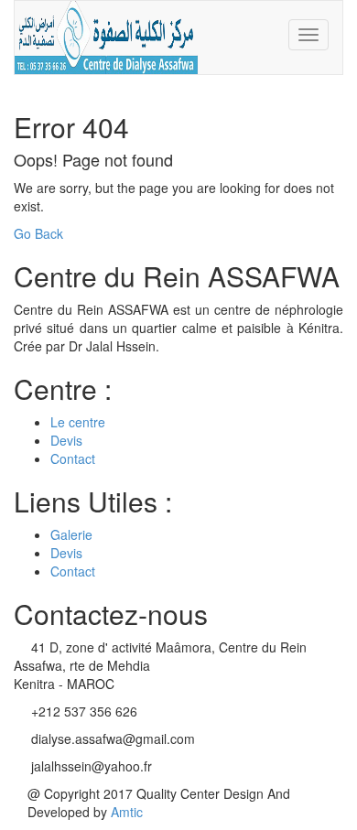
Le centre (77, 422)
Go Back (38, 233)
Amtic (127, 812)
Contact (72, 458)
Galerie (71, 534)
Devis (66, 440)
